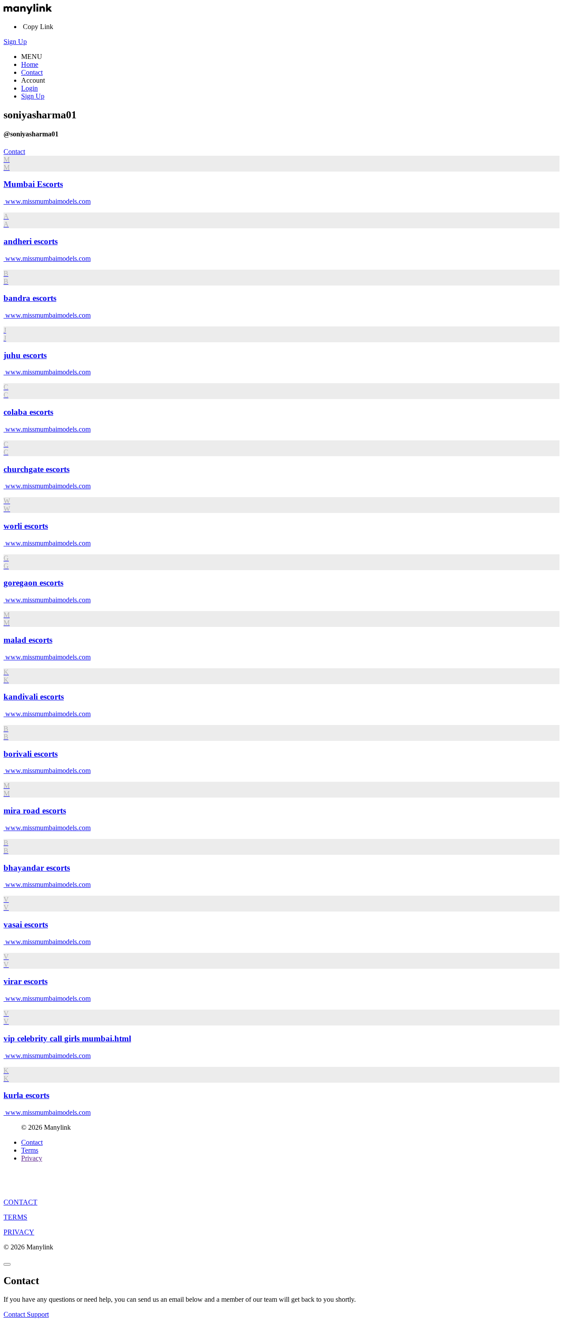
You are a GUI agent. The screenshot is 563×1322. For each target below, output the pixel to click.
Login (29, 88)
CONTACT (20, 1202)
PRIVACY (19, 1232)
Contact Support (26, 1314)
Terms (29, 1150)
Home (29, 64)
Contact (32, 72)
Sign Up (15, 41)
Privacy (31, 1158)
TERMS (15, 1217)
